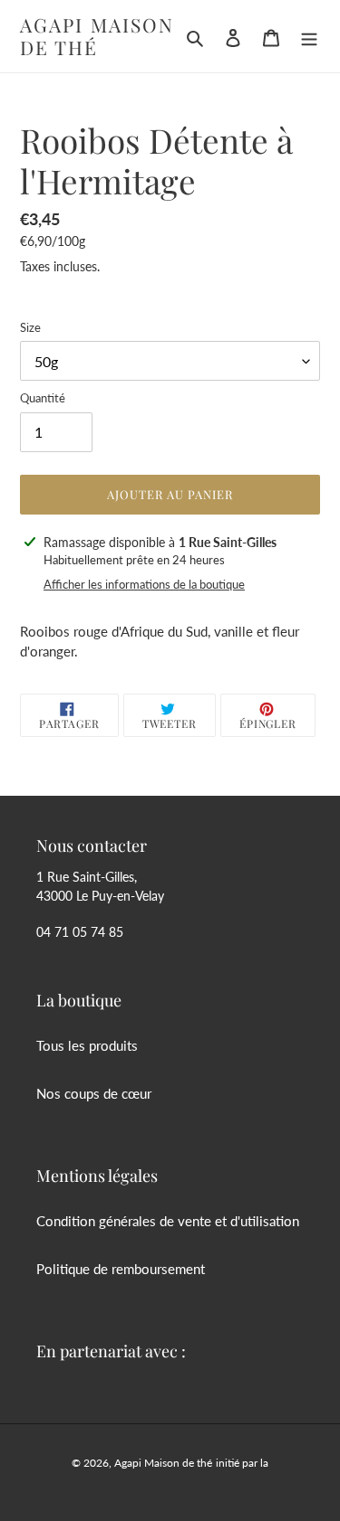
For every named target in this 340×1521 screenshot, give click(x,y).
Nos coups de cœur (93, 1093)
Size (30, 327)
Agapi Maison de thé (97, 36)
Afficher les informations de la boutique (144, 584)
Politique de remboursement (120, 1269)
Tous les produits (87, 1045)
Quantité (42, 398)
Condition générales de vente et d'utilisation (167, 1221)
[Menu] (309, 36)
